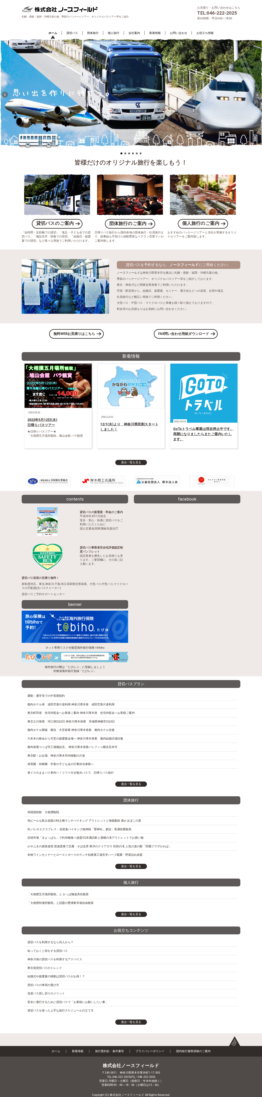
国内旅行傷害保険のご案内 (193, 1051)
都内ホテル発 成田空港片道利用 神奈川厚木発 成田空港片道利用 (71, 704)
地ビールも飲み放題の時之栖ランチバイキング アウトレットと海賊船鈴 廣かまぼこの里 (84, 820)
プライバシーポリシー (150, 1051)
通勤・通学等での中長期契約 (46, 696)
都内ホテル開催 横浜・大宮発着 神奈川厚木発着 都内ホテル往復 (71, 730)
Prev (5, 95)
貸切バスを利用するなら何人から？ (50, 942)
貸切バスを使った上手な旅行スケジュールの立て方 (60, 1010)
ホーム (53, 33)
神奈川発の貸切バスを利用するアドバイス (54, 959)
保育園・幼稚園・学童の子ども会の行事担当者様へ (60, 764)
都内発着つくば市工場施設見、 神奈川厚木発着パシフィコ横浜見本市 (72, 747)
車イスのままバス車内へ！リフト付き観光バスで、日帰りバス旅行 (70, 772)
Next (257, 95)
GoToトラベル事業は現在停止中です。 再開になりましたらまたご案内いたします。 (203, 434)
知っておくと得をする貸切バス (47, 951)
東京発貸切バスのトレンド (44, 968)
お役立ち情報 (205, 33)
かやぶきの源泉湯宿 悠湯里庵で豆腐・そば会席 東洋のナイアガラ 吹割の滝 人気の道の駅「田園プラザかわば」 (99, 846)
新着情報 (155, 33)
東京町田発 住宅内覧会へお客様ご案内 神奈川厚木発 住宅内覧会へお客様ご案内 (81, 713)
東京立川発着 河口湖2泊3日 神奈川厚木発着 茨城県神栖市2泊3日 (71, 721)
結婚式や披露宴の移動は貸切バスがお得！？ (56, 976)
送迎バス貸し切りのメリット (46, 993)
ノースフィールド (128, 272)
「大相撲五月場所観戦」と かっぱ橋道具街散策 (58, 894)
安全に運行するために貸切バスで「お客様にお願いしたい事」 (67, 1002)
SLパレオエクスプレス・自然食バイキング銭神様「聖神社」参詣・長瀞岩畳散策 (79, 829)
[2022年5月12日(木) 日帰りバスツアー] (58, 385)
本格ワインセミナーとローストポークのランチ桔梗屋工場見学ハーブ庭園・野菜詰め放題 (85, 855)
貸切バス (72, 33)
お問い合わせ (178, 33)
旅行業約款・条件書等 (109, 1051)
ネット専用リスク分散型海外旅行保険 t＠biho (75, 647)
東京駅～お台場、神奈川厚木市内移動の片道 (56, 755)
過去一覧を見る (131, 462)
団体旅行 (93, 33)
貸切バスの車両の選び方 (43, 985)
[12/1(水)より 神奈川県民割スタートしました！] (131, 386)
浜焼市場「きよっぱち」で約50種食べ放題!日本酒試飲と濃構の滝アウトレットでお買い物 (85, 837)
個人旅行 (113, 33)
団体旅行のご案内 (128, 223)
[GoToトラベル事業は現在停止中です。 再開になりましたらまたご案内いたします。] (203, 393)
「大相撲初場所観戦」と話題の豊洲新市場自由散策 (60, 903)
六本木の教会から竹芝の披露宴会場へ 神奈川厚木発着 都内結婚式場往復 (75, 738)
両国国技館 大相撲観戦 (43, 812)
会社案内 (134, 33)
